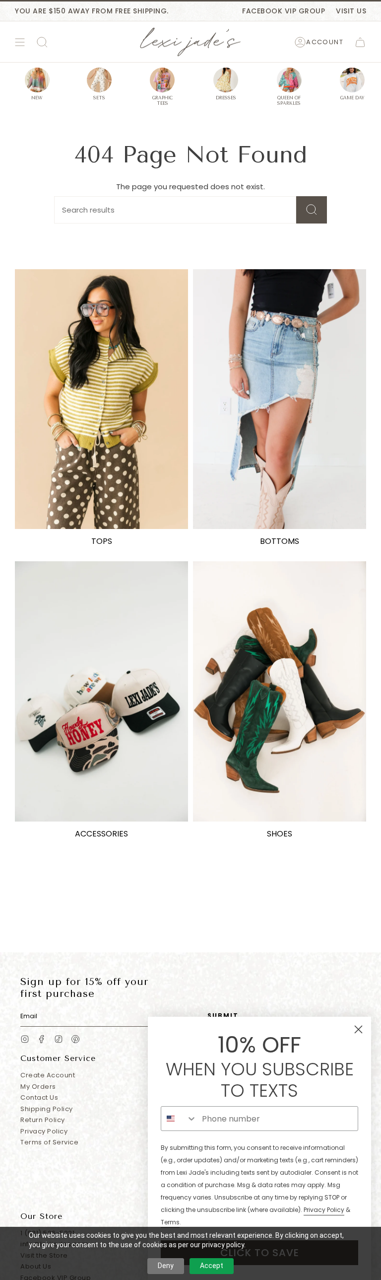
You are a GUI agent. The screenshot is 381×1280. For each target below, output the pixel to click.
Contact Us (39, 1097)
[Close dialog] (358, 1029)
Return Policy (42, 1120)
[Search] (311, 210)
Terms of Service (49, 1142)
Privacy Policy (43, 1131)
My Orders (38, 1086)
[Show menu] (20, 42)
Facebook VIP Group (283, 11)
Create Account (47, 1075)
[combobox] (179, 1118)
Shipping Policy (46, 1109)
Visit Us (351, 11)
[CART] (360, 42)
